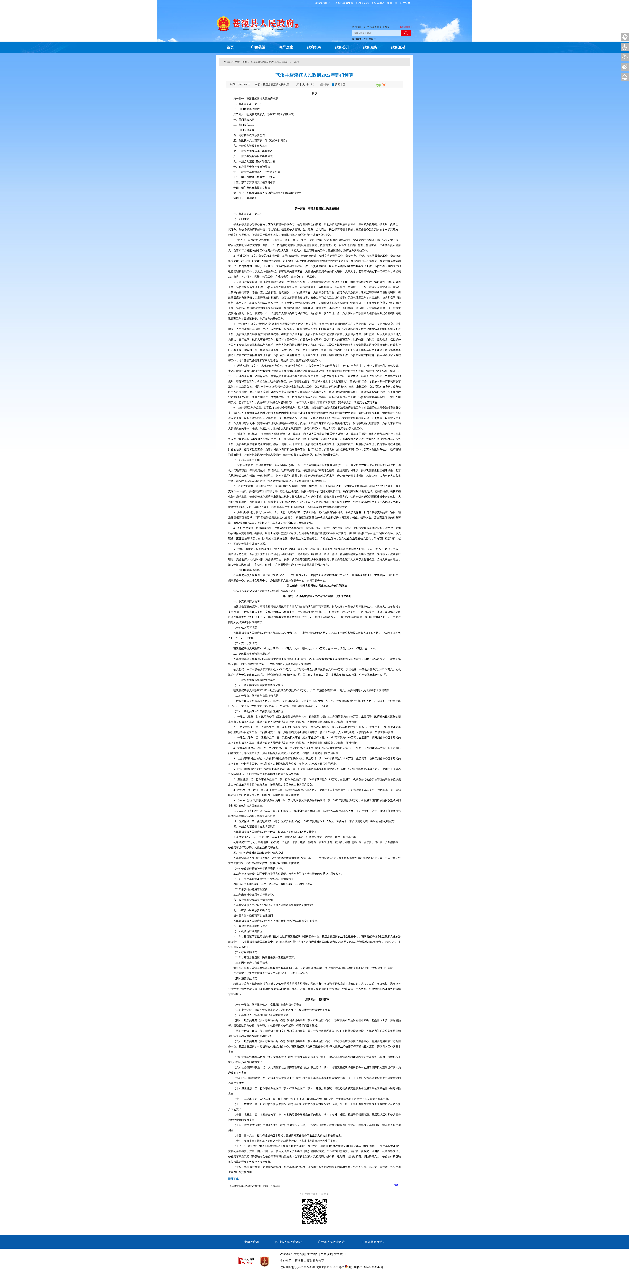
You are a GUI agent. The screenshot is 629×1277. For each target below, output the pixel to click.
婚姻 (372, 27)
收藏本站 (286, 1254)
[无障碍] (625, 47)
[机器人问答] (625, 37)
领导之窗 (286, 47)
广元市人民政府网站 (331, 1242)
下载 (396, 1185)
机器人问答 (362, 3)
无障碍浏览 (377, 3)
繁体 (389, 3)
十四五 (385, 27)
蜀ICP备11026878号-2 (329, 1267)
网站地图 (312, 1254)
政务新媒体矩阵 (344, 3)
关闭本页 (340, 84)
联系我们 (340, 1254)
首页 (230, 47)
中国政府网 (251, 1242)
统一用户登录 (402, 3)
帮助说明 (326, 1254)
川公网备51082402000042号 (365, 1267)
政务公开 (342, 47)
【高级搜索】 (406, 27)
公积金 (378, 27)
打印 (326, 84)
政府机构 (314, 47)
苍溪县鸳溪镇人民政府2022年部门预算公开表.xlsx (254, 1186)
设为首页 (299, 1254)
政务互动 (398, 47)
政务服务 (370, 47)
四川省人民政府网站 (288, 1242)
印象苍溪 (258, 47)
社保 (366, 27)
